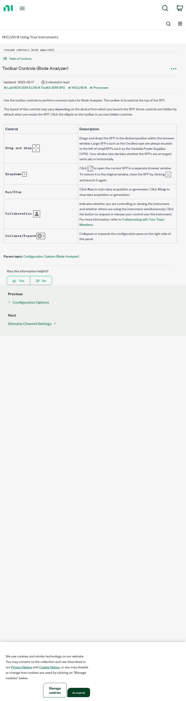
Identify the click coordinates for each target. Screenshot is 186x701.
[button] (90, 58)
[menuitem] (165, 9)
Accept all (78, 692)
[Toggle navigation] (28, 8)
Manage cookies (55, 690)
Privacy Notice (21, 667)
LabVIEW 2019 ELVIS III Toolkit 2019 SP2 (36, 87)
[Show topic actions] (173, 68)
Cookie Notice (49, 667)
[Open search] (168, 23)
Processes (100, 87)
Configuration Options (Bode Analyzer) (51, 256)
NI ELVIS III (79, 87)
